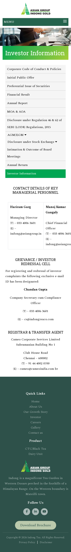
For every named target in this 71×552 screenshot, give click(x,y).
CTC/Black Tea (35, 448)
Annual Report (17, 103)
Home (35, 401)
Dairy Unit (35, 454)
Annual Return (17, 165)
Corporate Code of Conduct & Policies (34, 69)
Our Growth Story (35, 412)
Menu (9, 21)
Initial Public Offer (20, 77)
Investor (35, 417)
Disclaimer (46, 542)
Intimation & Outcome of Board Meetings (29, 153)
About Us (35, 406)
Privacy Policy (27, 542)
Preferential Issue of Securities (28, 86)
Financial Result (18, 94)
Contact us (35, 432)
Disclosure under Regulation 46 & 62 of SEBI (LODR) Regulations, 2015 (34, 123)
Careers (35, 422)
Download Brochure (35, 525)
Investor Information (21, 173)
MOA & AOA (16, 111)
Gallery (35, 427)
